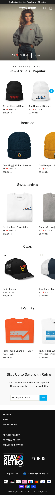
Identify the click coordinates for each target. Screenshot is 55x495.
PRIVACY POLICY (11, 440)
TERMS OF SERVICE (13, 445)
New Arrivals (19, 71)
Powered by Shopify (40, 492)
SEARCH (7, 414)
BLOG (5, 419)
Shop (37, 55)
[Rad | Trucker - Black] (5, 255)
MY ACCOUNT (10, 424)
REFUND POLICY (11, 435)
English (10, 473)
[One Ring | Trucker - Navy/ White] (41, 255)
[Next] (51, 91)
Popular (39, 71)
